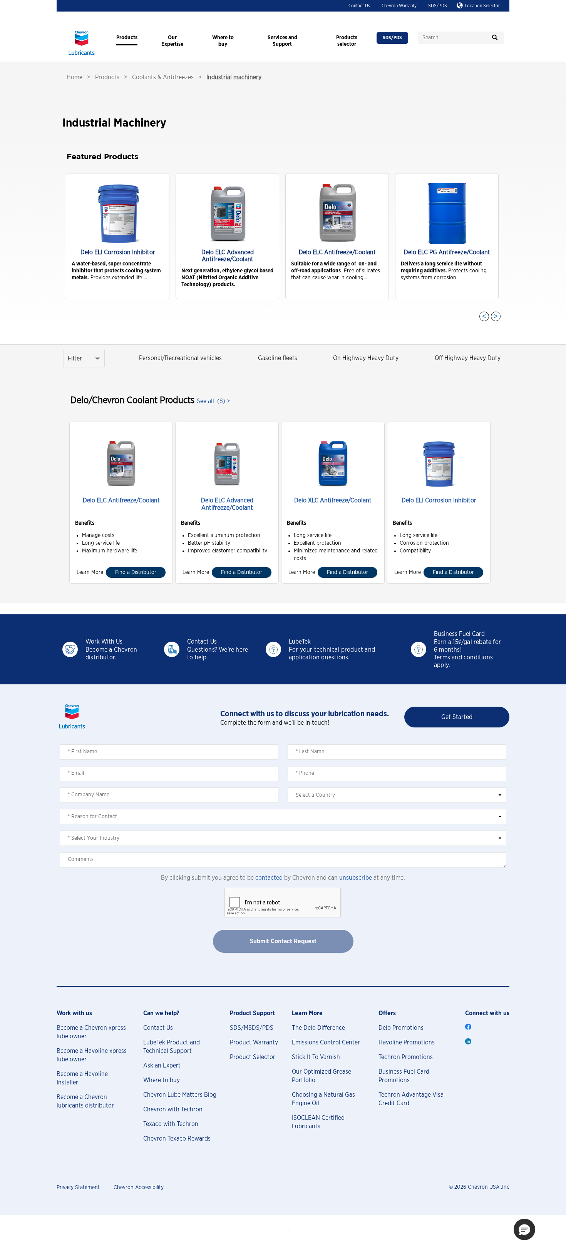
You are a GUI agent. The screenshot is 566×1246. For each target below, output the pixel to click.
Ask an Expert (162, 1066)
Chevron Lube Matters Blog (179, 1095)
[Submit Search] (495, 37)
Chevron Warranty (399, 5)
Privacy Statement (78, 1187)
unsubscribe (355, 878)
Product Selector (252, 1057)
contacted (269, 878)
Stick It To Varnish (316, 1057)
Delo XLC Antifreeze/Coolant (333, 500)
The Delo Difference (318, 1028)
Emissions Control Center (326, 1042)
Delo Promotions (401, 1028)
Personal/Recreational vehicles (180, 358)
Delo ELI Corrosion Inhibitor (439, 500)
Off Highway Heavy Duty (468, 358)
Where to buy (161, 1080)
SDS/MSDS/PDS (251, 1028)
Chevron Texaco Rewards (177, 1139)
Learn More (90, 572)
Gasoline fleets (277, 358)
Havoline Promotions (406, 1042)
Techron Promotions (405, 1057)
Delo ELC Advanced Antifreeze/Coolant (227, 504)
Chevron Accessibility (139, 1187)
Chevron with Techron (173, 1109)
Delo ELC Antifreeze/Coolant (121, 500)
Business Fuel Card (459, 634)
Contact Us (359, 5)
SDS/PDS (437, 5)
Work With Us (103, 642)
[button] (524, 1229)
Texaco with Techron (170, 1124)
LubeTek (300, 642)
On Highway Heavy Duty (366, 358)
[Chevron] (81, 56)
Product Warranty (254, 1042)
